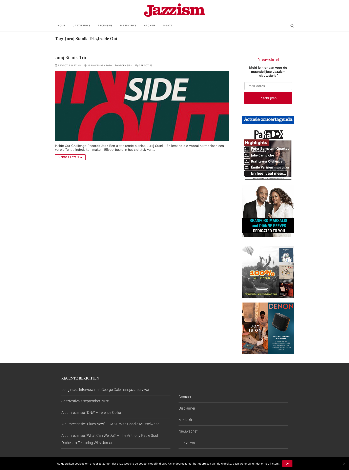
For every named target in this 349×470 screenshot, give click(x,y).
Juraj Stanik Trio (71, 57)
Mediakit (185, 420)
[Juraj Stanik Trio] (142, 106)
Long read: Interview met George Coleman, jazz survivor (105, 389)
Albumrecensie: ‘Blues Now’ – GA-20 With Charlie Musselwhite (110, 424)
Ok (287, 463)
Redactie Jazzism (69, 65)
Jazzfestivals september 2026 (85, 401)
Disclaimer (187, 408)
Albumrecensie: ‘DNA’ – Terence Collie (91, 412)
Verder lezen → (70, 157)
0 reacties (145, 65)
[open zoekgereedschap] (292, 26)
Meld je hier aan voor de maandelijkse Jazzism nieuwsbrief (268, 72)
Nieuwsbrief (188, 431)
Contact (185, 397)
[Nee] (344, 464)
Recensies (125, 65)
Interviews (187, 443)
